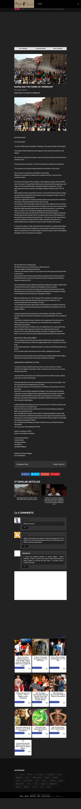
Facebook (26, 474)
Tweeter (36, 474)
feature (44, 780)
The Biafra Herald (45, 794)
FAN (37, 780)
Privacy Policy (46, 796)
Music (29, 784)
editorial (55, 777)
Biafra (59, 774)
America (29, 774)
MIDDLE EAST (20, 784)
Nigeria (43, 784)
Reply (25, 527)
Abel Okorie (25, 520)
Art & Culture (40, 774)
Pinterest (56, 474)
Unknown (25, 535)
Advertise (33, 796)
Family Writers (28, 780)
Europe (18, 780)
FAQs (38, 796)
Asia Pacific (50, 774)
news (36, 784)
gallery (61, 780)
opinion (18, 787)
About (27, 796)
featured (52, 780)
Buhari (27, 777)
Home (21, 796)
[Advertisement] (40, 30)
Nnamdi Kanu (53, 784)
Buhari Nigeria (37, 777)
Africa (22, 774)
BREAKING (19, 777)
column (47, 777)
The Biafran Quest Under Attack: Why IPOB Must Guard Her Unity (27, 498)
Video (48, 787)
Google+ (46, 474)
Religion (26, 787)
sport (41, 787)
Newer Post (23, 464)
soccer (34, 787)
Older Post (58, 464)
